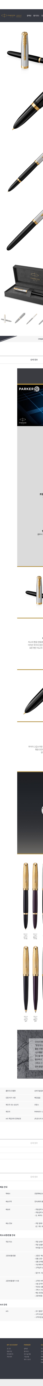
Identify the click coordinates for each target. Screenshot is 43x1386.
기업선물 (26, 1357)
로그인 (9, 1349)
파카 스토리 (27, 1359)
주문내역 (9, 1357)
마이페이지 (10, 1354)
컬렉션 (29, 16)
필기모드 (36, 16)
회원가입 (9, 1351)
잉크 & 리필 (27, 1354)
